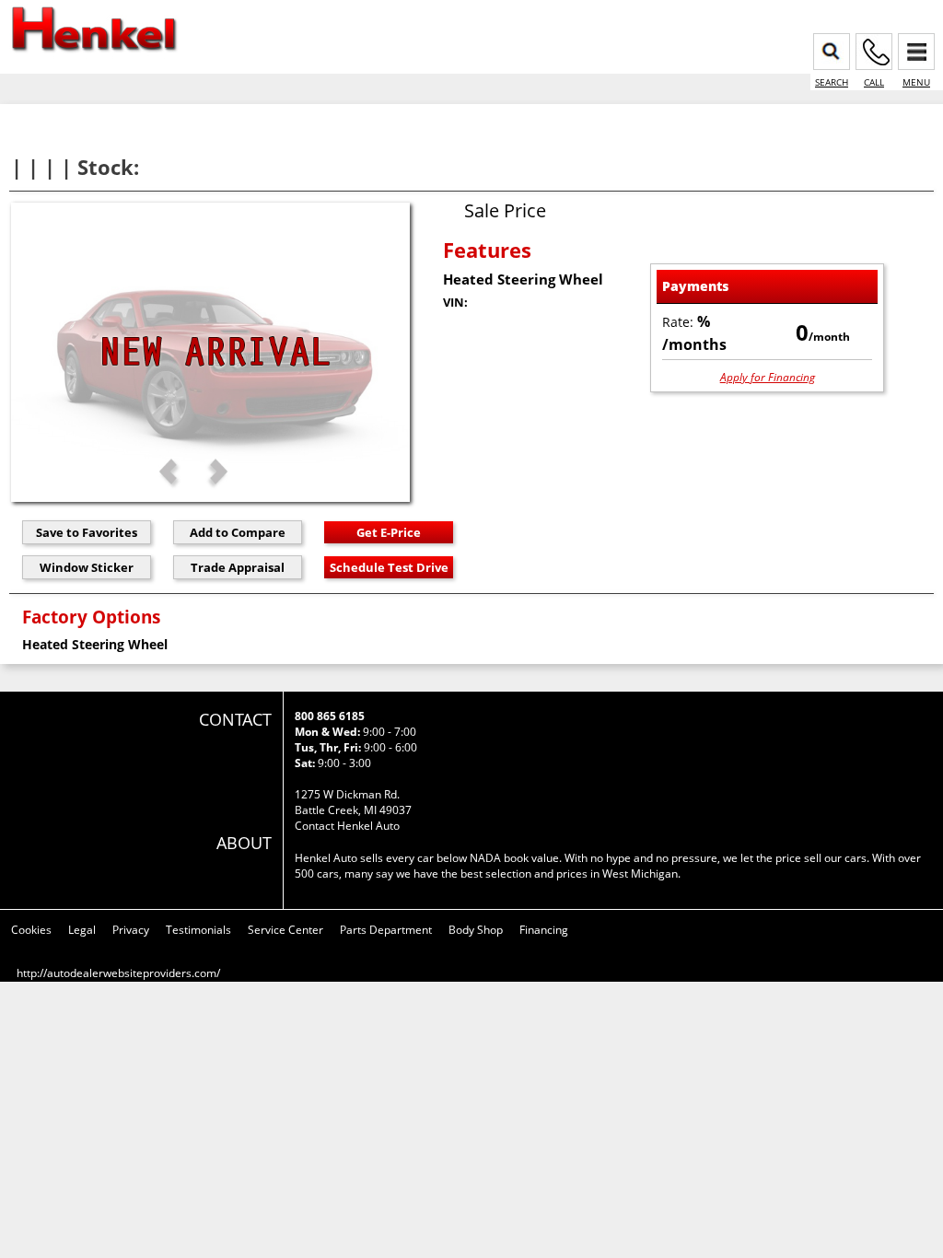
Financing (543, 930)
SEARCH (831, 82)
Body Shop (475, 930)
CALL (874, 82)
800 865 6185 (330, 716)
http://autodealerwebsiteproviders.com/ (118, 973)
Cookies (31, 930)
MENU (916, 82)
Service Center (285, 930)
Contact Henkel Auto (347, 825)
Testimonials (198, 930)
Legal (82, 930)
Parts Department (386, 930)
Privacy (130, 930)
